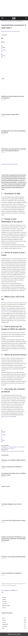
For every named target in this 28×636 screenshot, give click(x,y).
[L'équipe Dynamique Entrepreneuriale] (5, 162)
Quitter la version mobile (14, 634)
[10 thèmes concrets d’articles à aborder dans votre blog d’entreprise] (14, 141)
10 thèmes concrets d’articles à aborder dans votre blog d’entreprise (13, 149)
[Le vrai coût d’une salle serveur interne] (14, 512)
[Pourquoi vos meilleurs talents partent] (14, 548)
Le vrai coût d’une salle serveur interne (13, 520)
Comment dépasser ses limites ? (11, 504)
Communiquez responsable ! (10, 114)
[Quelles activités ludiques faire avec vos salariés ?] (14, 88)
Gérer (2, 21)
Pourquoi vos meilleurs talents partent (13, 460)
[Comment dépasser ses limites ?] (14, 496)
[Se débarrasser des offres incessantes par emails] (14, 122)
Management (20, 21)
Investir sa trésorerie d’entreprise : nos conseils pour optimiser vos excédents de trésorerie (13, 538)
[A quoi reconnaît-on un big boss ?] (14, 565)
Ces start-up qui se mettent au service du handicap (12, 451)
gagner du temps (5, 416)
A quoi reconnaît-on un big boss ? (11, 467)
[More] (14, 57)
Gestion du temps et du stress (10, 21)
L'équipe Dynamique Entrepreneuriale (11, 31)
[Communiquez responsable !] (14, 106)
